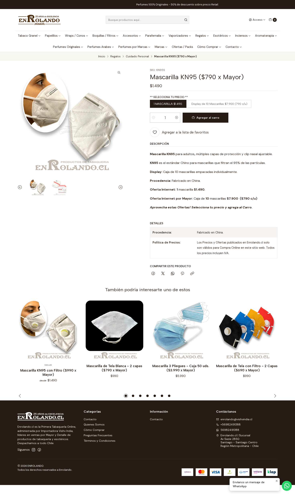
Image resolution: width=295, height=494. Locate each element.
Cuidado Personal (137, 56)
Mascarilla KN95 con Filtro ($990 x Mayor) (48, 372)
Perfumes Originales (66, 47)
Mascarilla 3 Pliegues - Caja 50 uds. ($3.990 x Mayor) (180, 368)
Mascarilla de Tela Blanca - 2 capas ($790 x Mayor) (114, 368)
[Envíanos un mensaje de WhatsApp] (287, 486)
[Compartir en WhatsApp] (172, 273)
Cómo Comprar (207, 47)
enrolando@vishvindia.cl (236, 419)
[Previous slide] (20, 187)
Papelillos (51, 35)
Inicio (101, 56)
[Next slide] (120, 187)
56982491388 (230, 430)
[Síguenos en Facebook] (39, 450)
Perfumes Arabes (99, 47)
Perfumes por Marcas (132, 47)
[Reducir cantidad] (153, 117)
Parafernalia (153, 35)
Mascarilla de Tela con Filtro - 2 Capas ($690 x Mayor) (247, 368)
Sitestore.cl (62, 474)
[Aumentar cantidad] (176, 117)
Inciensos (241, 35)
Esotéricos (220, 35)
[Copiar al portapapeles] (192, 273)
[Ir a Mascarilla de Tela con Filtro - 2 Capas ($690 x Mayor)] (247, 330)
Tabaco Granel (28, 35)
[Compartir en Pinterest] (182, 273)
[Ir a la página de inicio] (39, 20)
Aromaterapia (264, 35)
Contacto (232, 47)
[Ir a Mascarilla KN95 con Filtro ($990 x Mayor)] (48, 330)
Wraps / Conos (75, 35)
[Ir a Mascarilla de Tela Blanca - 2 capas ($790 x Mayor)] (114, 330)
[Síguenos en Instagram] (34, 450)
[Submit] (185, 20)
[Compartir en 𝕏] (163, 273)
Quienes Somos (94, 424)
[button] (125, 395)
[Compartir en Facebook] (153, 273)
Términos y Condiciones (99, 440)
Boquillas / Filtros (104, 35)
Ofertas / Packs (182, 47)
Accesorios (130, 35)
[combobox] (147, 20)
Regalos (200, 35)
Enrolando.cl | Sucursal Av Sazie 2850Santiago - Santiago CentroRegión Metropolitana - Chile (240, 440)
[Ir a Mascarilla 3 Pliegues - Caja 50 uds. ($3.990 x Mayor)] (180, 330)
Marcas (159, 47)
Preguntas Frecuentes (98, 435)
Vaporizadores (178, 35)
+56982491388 (231, 424)
